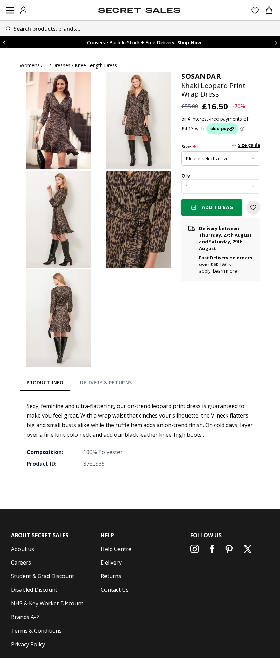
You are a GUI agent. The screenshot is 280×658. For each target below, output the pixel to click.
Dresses (61, 65)
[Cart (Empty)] (269, 10)
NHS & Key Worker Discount (47, 603)
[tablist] (79, 384)
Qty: (186, 175)
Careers (21, 562)
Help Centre (116, 549)
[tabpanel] (140, 434)
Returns (111, 576)
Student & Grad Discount (42, 576)
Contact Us (115, 590)
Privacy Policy (28, 644)
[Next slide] (276, 42)
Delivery (111, 562)
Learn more (225, 271)
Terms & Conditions (36, 630)
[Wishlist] (255, 10)
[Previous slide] (4, 42)
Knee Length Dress (96, 65)
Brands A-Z (25, 617)
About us (22, 549)
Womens (30, 65)
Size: (189, 146)
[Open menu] (10, 10)
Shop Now (189, 42)
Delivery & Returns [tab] (106, 382)
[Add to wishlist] (253, 207)
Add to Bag (217, 207)
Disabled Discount (34, 590)
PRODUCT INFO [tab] (45, 382)
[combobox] (140, 28)
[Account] (23, 10)
